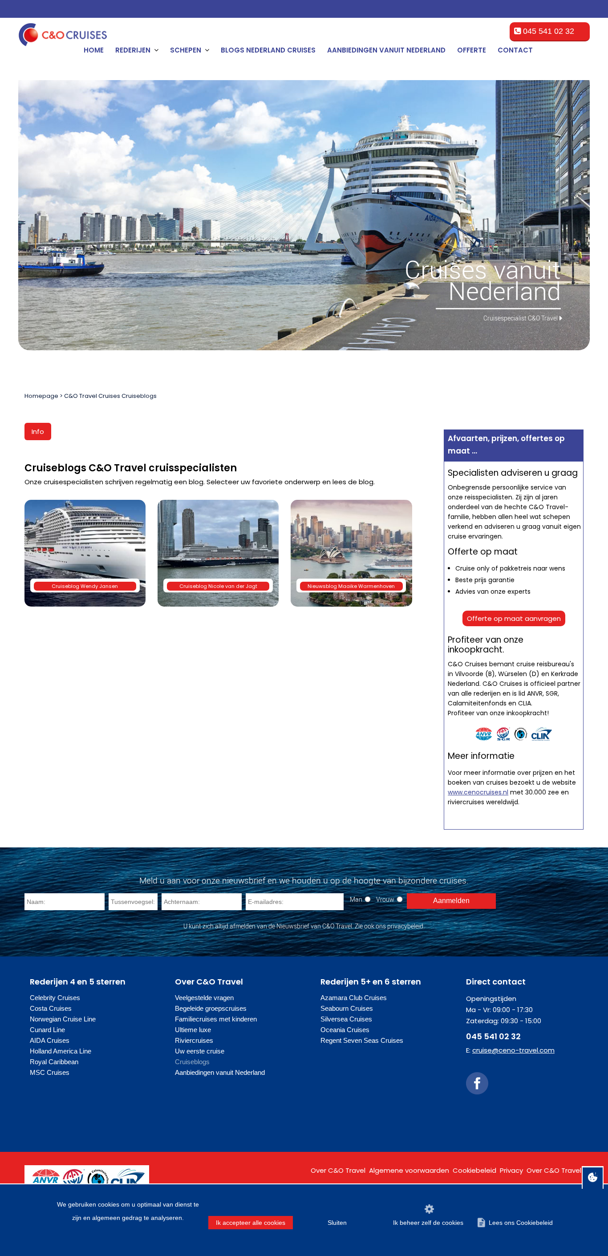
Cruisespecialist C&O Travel (520, 318)
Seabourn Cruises (346, 1008)
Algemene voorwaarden (409, 1170)
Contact (515, 50)
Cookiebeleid (474, 1170)
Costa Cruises (51, 1008)
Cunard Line (47, 1029)
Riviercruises (194, 1040)
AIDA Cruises (49, 1040)
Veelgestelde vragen (204, 997)
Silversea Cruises (346, 1019)
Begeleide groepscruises (211, 1008)
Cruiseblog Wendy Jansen (85, 586)
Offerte (471, 50)
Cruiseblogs (192, 1062)
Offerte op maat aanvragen (514, 618)
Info (38, 431)
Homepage (41, 396)
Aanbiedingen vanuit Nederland (386, 50)
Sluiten (337, 1222)
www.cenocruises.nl (478, 792)
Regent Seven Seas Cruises (361, 1040)
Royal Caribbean (54, 1062)
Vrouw (385, 899)
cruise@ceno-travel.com (513, 1050)
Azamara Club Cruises (353, 997)
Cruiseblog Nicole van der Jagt (218, 586)
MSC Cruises (49, 1072)
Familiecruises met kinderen (216, 1019)
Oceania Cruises (344, 1029)
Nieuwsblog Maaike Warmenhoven (351, 586)
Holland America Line (60, 1051)
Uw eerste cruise (199, 1051)
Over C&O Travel (338, 1170)
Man (356, 899)
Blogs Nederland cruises (268, 50)
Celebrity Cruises (55, 997)
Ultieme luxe (193, 1029)
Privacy (511, 1170)
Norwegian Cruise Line (63, 1019)
